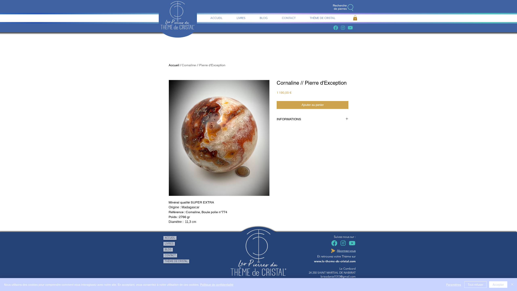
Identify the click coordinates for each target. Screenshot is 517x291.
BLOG (168, 249)
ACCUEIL (170, 238)
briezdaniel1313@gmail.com (338, 276)
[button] (355, 17)
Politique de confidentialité (216, 285)
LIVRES (169, 244)
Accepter (498, 285)
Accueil (174, 65)
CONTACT (170, 255)
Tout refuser (475, 285)
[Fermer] (512, 284)
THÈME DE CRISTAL (176, 261)
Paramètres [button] (453, 285)
